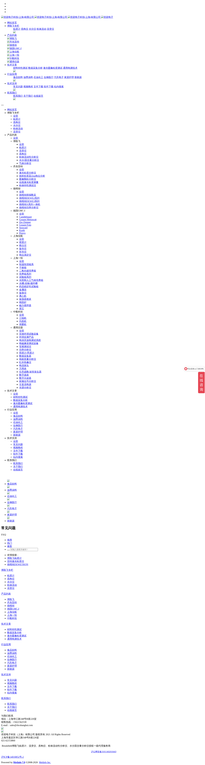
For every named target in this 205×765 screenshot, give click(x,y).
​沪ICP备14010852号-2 (12, 757)
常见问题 (18, 86)
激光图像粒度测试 (52, 68)
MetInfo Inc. (45, 762)
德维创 (13, 45)
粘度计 (16, 29)
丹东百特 (14, 41)
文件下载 (38, 86)
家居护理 (69, 77)
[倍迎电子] (51, 17)
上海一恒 (14, 55)
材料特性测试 (20, 68)
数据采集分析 (35, 68)
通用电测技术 (70, 68)
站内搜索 (59, 86)
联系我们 (18, 96)
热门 (9, 543)
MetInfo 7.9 (19, 762)
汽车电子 (59, 77)
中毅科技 (14, 58)
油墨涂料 (28, 77)
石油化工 (38, 77)
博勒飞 (13, 38)
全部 (15, 116)
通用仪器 (14, 61)
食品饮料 (18, 77)
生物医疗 (48, 77)
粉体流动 (41, 29)
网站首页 (12, 22)
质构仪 (24, 29)
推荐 (9, 540)
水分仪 (32, 29)
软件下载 (48, 86)
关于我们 (28, 96)
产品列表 (12, 35)
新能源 (78, 77)
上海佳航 (14, 51)
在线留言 (38, 96)
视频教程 (28, 86)
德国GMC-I (15, 48)
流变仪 (50, 29)
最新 (9, 546)
